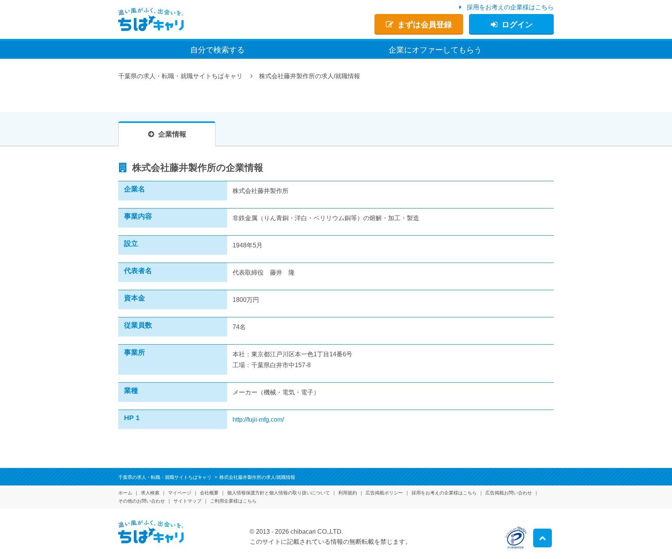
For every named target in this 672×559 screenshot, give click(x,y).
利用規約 (347, 493)
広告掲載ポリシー (384, 493)
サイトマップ (187, 501)
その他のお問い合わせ (141, 501)
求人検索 (150, 493)
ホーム (125, 493)
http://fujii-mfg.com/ (258, 419)
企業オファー (435, 50)
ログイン (517, 24)
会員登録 (424, 24)
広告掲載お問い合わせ (508, 493)
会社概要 (209, 493)
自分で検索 (217, 50)
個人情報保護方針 (278, 493)
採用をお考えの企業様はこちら (510, 7)
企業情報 (172, 134)
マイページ (179, 493)
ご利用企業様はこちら (233, 501)
